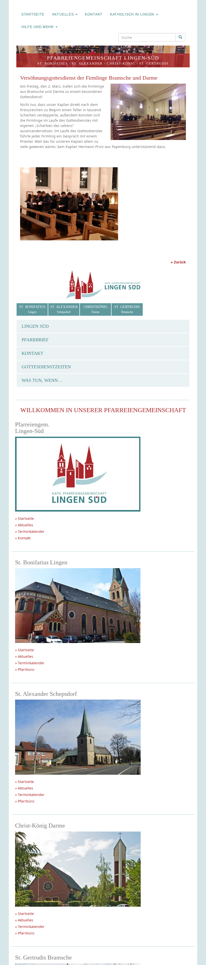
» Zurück (178, 262)
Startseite (32, 14)
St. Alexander (87, 63)
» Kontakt (23, 538)
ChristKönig (96, 309)
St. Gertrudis (154, 63)
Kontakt (93, 14)
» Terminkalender (29, 531)
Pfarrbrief (35, 339)
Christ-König (121, 63)
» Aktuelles (24, 525)
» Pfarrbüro (24, 669)
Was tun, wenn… (42, 380)
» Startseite (24, 518)
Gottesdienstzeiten (46, 366)
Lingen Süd (35, 326)
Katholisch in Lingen (133, 14)
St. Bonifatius (52, 63)
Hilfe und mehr (38, 27)
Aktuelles (63, 14)
